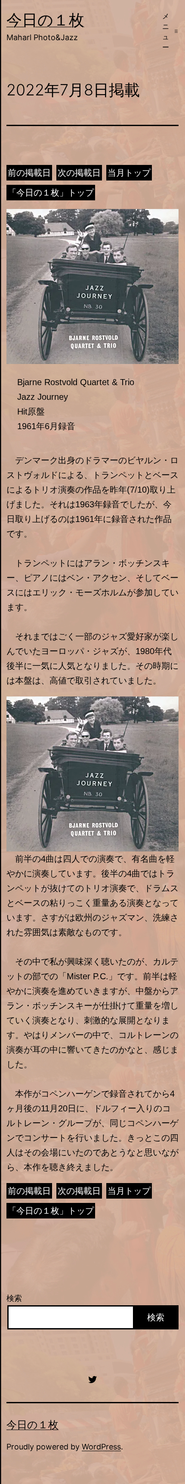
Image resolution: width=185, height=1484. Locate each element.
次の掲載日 (79, 173)
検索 (14, 1298)
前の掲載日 (29, 173)
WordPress (101, 1446)
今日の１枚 (45, 19)
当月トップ (129, 173)
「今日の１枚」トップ (51, 192)
